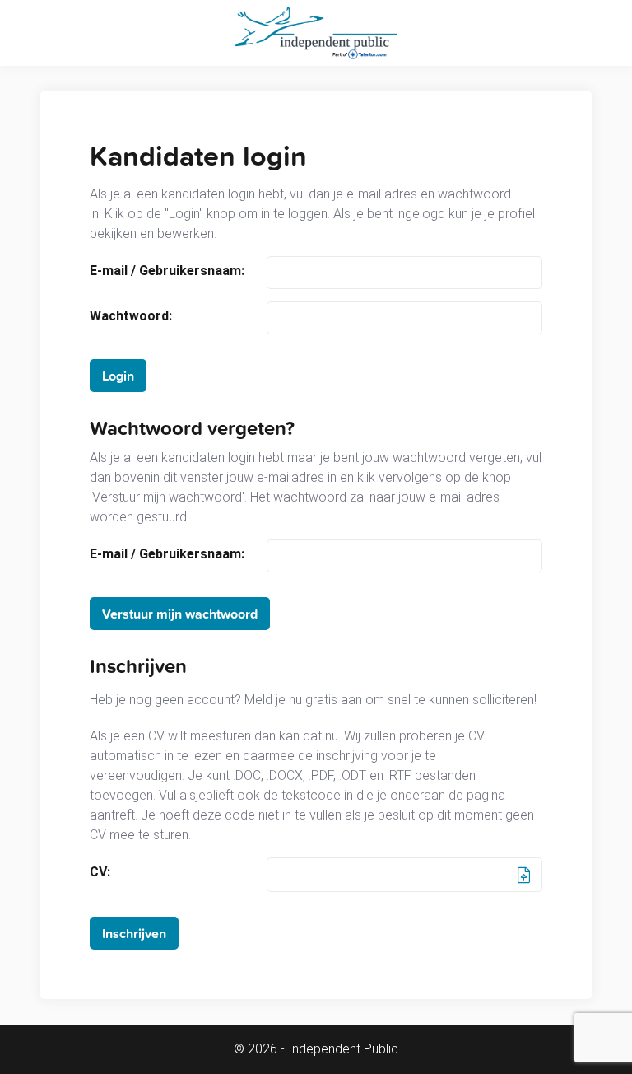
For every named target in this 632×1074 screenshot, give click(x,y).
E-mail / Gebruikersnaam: (167, 271)
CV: (100, 872)
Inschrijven (134, 933)
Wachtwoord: (131, 316)
